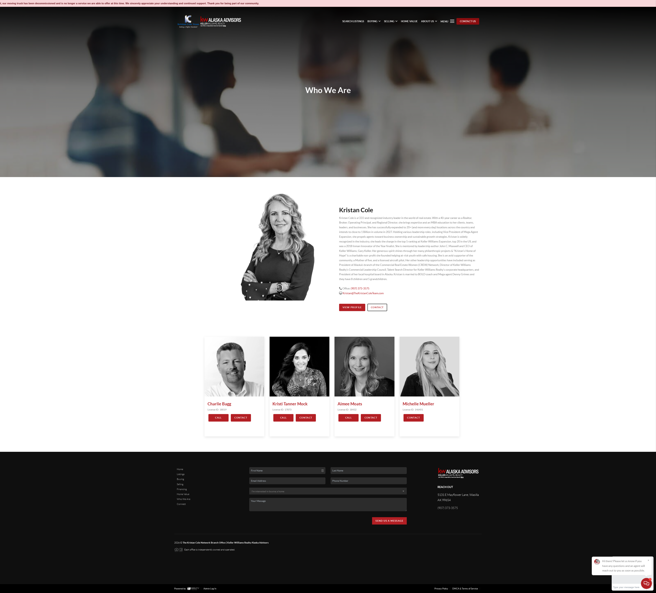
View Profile (352, 307)
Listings (180, 474)
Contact (377, 307)
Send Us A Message (389, 520)
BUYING (372, 21)
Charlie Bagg (219, 404)
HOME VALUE (409, 21)
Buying (180, 479)
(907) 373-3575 (360, 288)
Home (180, 469)
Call (218, 417)
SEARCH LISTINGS (353, 21)
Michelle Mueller (418, 404)
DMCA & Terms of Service (465, 588)
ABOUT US (427, 21)
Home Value (183, 494)
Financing (182, 489)
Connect (181, 504)
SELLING (389, 21)
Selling (180, 484)
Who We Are (183, 499)
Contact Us (468, 21)
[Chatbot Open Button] (646, 583)
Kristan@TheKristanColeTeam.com (363, 293)
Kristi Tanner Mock (290, 404)
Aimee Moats (350, 404)
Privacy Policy (441, 588)
